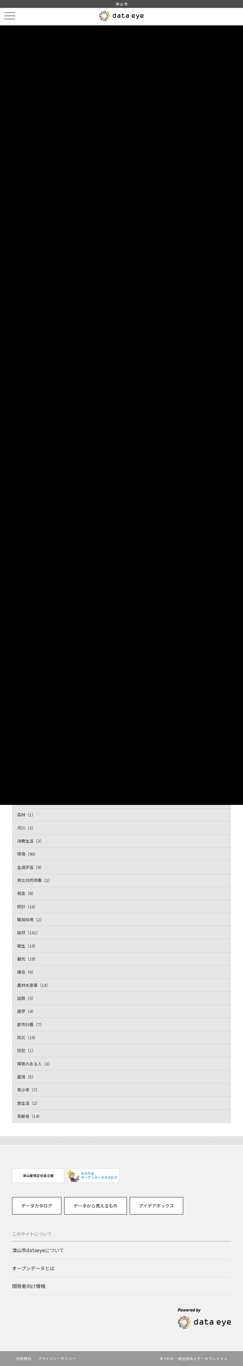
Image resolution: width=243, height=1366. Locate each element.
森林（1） (26, 815)
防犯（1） (26, 1050)
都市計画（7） (30, 1024)
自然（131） (28, 932)
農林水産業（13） (33, 985)
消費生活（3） (30, 841)
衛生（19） (27, 946)
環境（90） (27, 854)
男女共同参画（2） (34, 880)
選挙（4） (26, 1011)
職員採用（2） (30, 919)
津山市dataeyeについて (38, 1249)
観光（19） (27, 959)
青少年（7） (28, 1090)
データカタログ (36, 1205)
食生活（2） (28, 1103)
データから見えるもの (95, 1205)
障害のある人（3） (34, 1064)
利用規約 (23, 1358)
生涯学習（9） (30, 867)
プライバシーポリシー (57, 1358)
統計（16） (27, 906)
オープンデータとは (33, 1268)
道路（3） (26, 998)
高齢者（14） (29, 1116)
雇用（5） (26, 1077)
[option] (38, 1176)
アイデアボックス (156, 1205)
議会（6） (26, 972)
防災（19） (27, 1037)
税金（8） (26, 893)
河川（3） (26, 828)
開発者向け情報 (28, 1285)
